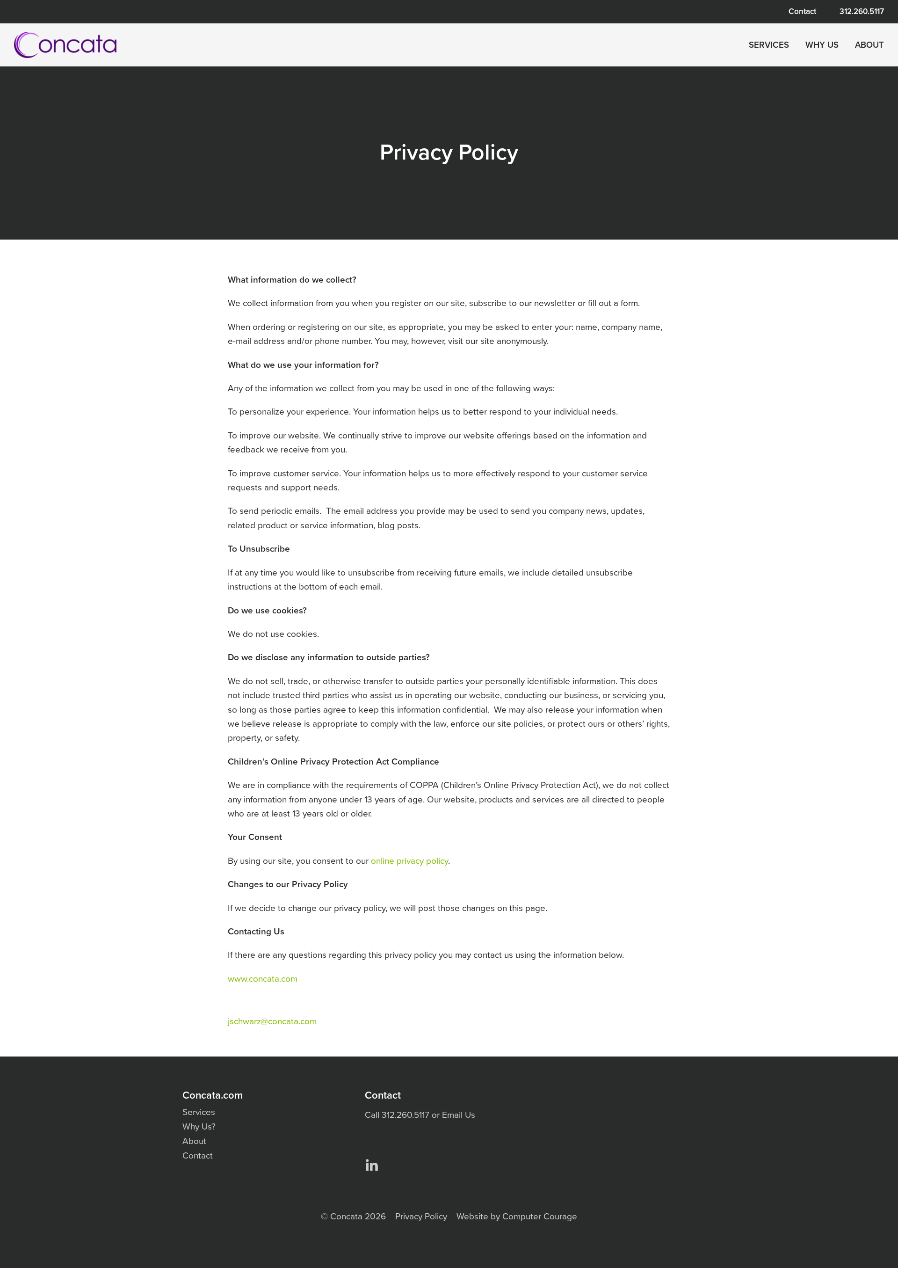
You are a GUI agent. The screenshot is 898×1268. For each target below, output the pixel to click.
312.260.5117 (862, 11)
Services (769, 45)
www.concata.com (262, 979)
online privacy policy (409, 861)
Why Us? (199, 1127)
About (869, 45)
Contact (802, 11)
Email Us (458, 1115)
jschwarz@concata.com (272, 1021)
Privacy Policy (421, 1216)
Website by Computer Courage (516, 1216)
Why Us (822, 45)
